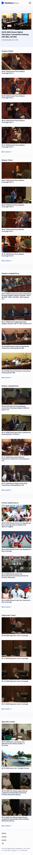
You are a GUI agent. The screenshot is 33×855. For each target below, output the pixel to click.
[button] (29, 3)
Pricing (4, 833)
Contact (4, 836)
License (4, 840)
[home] (10, 2)
